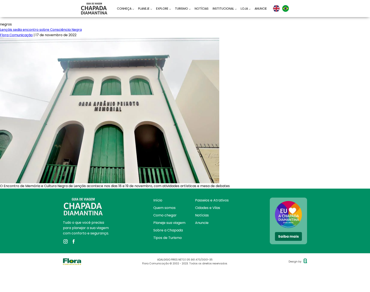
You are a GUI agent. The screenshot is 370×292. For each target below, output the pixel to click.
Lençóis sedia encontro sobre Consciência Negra (41, 29)
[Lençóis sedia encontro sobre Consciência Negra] (109, 40)
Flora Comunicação (16, 35)
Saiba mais (288, 236)
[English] (276, 8)
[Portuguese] (285, 8)
